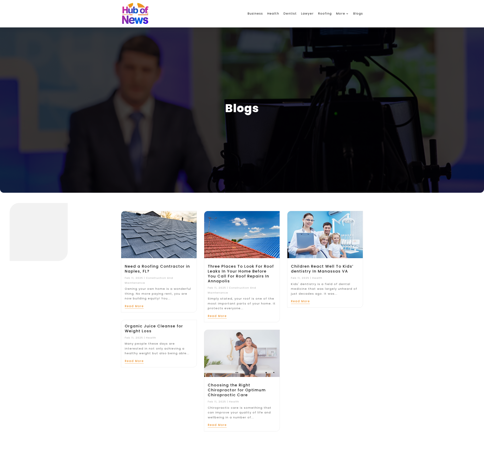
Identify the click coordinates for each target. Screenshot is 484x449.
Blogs (358, 13)
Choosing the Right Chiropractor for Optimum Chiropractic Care (237, 390)
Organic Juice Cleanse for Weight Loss (154, 328)
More (340, 13)
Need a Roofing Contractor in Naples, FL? (157, 269)
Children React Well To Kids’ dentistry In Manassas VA (322, 269)
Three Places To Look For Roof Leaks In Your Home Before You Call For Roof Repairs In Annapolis (241, 274)
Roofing (325, 13)
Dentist (290, 13)
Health (273, 13)
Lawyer (307, 13)
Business (255, 13)
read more (134, 306)
